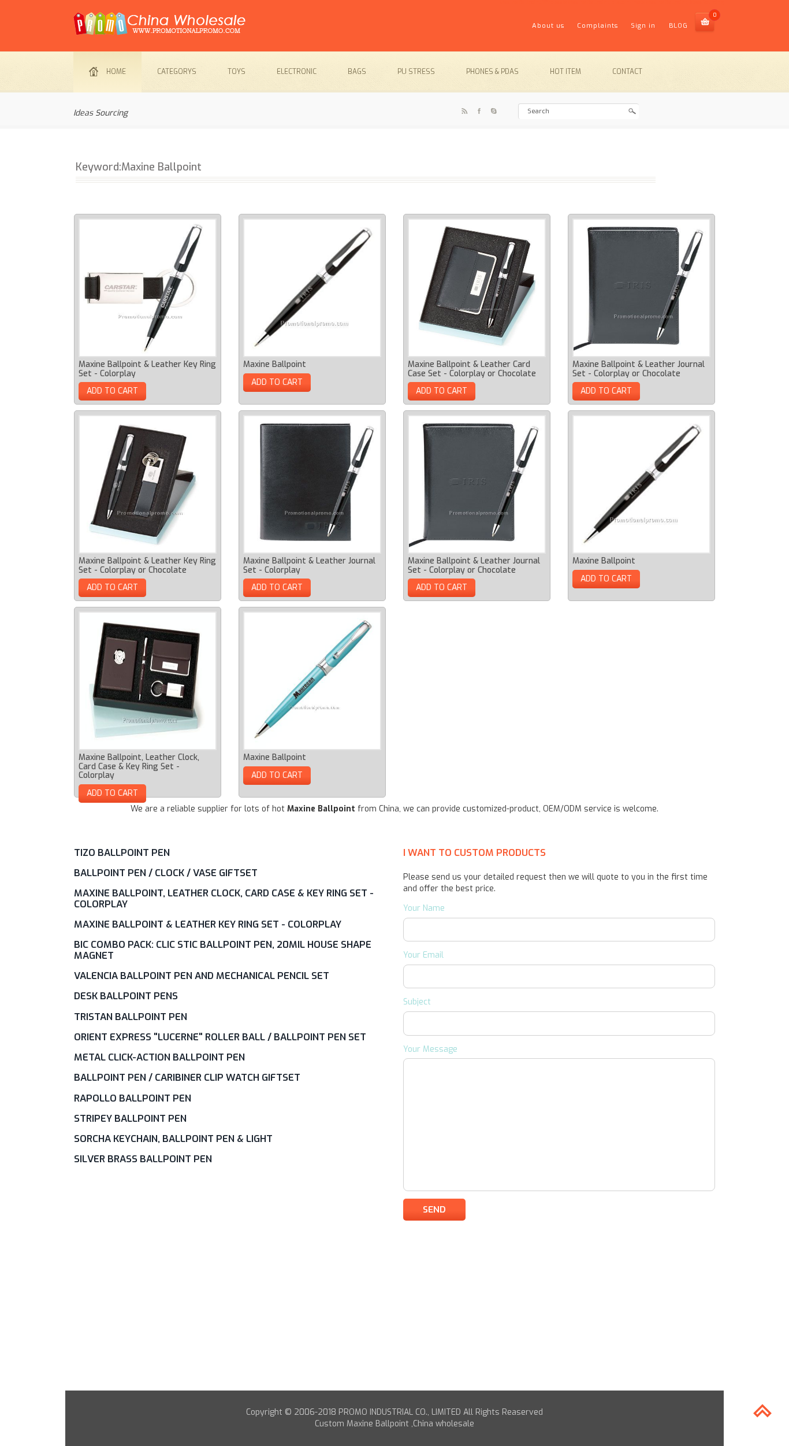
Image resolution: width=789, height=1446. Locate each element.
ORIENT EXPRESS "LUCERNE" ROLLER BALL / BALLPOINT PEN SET (220, 1036)
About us (548, 25)
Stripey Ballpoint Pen (130, 1118)
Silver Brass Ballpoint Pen (143, 1158)
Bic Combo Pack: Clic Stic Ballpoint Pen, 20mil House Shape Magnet (222, 949)
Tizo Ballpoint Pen (122, 852)
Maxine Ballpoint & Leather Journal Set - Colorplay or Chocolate (638, 369)
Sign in (643, 25)
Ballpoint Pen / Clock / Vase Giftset (166, 872)
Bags (357, 71)
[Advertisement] (394, 1310)
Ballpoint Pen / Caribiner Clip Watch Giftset (187, 1077)
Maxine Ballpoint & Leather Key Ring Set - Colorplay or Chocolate (147, 565)
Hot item (565, 71)
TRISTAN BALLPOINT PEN (130, 1016)
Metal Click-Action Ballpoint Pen (159, 1057)
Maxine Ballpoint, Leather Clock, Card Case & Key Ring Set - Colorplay (139, 766)
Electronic (297, 71)
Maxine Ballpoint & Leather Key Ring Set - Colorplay (147, 369)
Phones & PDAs (492, 71)
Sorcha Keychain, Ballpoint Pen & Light (173, 1138)
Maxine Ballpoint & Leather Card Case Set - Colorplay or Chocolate (472, 369)
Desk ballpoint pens (126, 995)
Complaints (597, 25)
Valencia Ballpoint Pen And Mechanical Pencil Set (201, 975)
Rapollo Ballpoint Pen (132, 1098)
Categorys (176, 71)
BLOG (678, 25)
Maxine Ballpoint (274, 364)
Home (116, 71)
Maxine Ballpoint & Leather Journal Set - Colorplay (309, 565)
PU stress (416, 71)
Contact (627, 71)
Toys (236, 71)
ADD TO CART (112, 390)
